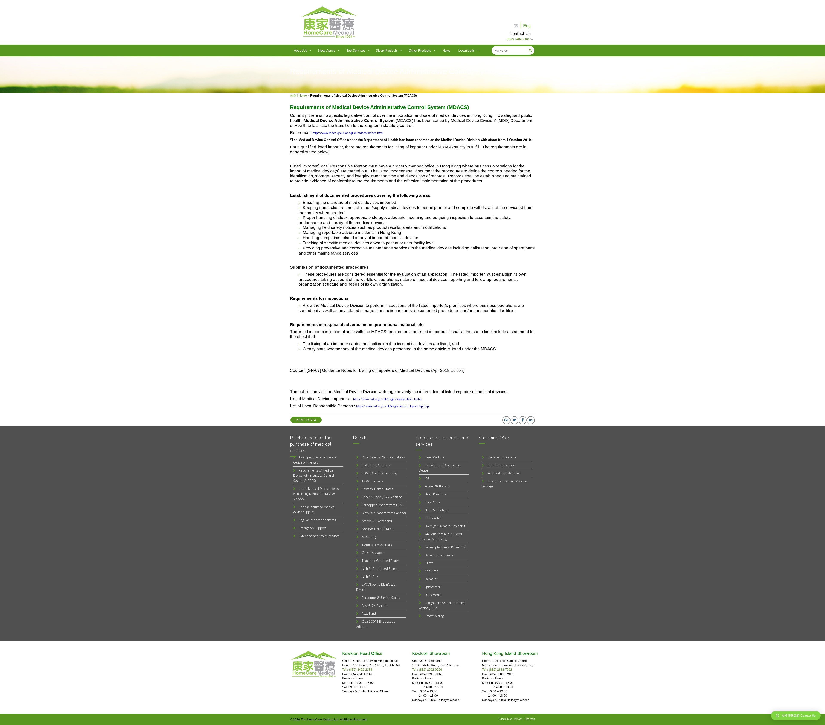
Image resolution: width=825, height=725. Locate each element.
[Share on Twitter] (514, 420)
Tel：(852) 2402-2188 (357, 669)
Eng (527, 25)
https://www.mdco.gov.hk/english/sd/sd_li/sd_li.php (387, 399)
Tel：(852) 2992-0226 (427, 669)
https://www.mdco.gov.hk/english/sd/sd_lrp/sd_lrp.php (392, 406)
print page (305, 420)
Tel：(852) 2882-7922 (497, 669)
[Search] (530, 50)
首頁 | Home (298, 95)
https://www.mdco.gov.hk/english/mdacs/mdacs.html (348, 133)
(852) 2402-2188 (518, 39)
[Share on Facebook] (523, 420)
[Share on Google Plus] (506, 420)
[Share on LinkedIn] (531, 420)
